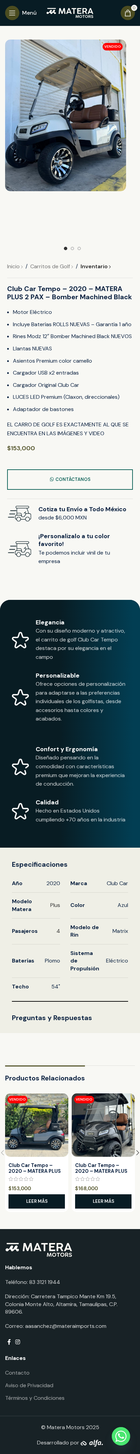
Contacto (17, 1372)
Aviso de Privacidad (29, 1385)
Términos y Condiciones (35, 1398)
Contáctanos (72, 479)
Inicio (14, 266)
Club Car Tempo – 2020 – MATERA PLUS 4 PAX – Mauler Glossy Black (102, 1174)
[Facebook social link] (9, 1342)
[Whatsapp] (121, 1436)
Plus (55, 905)
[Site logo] (70, 12)
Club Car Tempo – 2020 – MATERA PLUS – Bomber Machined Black (34, 1174)
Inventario (95, 266)
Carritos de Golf (50, 266)
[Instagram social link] (17, 1342)
